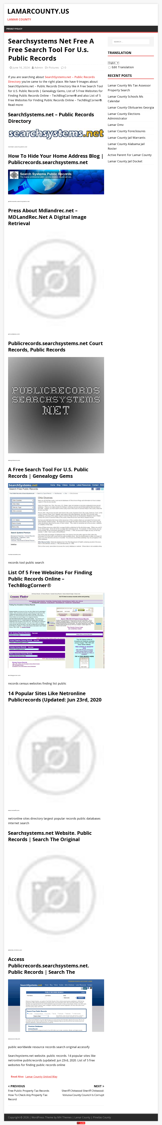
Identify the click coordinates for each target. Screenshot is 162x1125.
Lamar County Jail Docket (125, 161)
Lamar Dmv (116, 125)
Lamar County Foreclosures (126, 131)
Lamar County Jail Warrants (126, 137)
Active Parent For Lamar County (130, 155)
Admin (38, 67)
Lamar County (82, 1117)
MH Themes (64, 1117)
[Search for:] (131, 41)
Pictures (54, 67)
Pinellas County (102, 1117)
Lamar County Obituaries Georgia (131, 107)
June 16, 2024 (21, 67)
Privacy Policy (14, 28)
